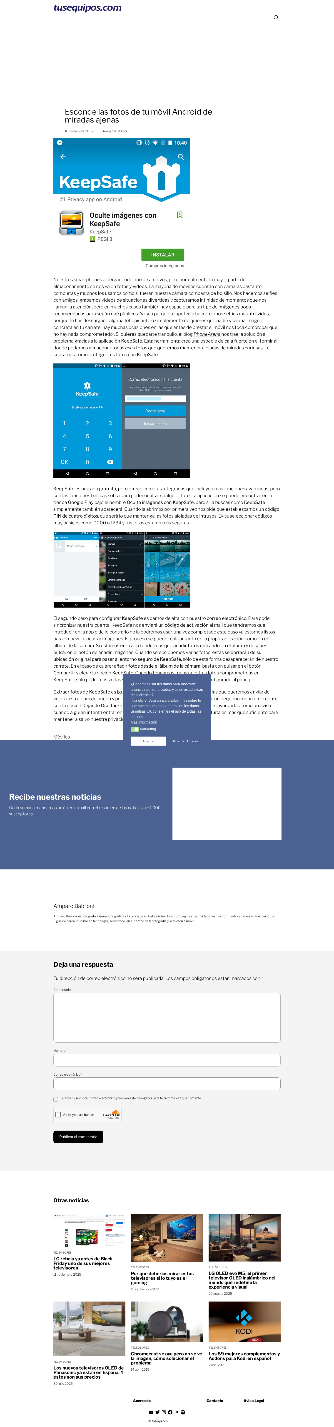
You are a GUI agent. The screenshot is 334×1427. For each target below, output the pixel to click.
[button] (135, 729)
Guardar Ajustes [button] (185, 741)
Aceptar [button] (148, 741)
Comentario (62, 989)
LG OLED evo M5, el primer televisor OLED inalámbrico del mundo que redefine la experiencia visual (242, 1280)
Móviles (61, 737)
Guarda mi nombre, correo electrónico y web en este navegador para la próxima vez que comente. (131, 1098)
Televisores (62, 1252)
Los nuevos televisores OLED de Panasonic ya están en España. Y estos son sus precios (88, 1372)
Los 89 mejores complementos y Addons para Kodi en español (244, 1356)
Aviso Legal (254, 1401)
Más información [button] (144, 722)
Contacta (215, 1401)
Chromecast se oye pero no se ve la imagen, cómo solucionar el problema (166, 1358)
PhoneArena (207, 334)
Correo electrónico (67, 1074)
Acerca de (142, 1401)
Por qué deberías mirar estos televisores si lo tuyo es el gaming (162, 1278)
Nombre (60, 1050)
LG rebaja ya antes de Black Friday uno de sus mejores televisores (83, 1263)
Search (276, 17)
